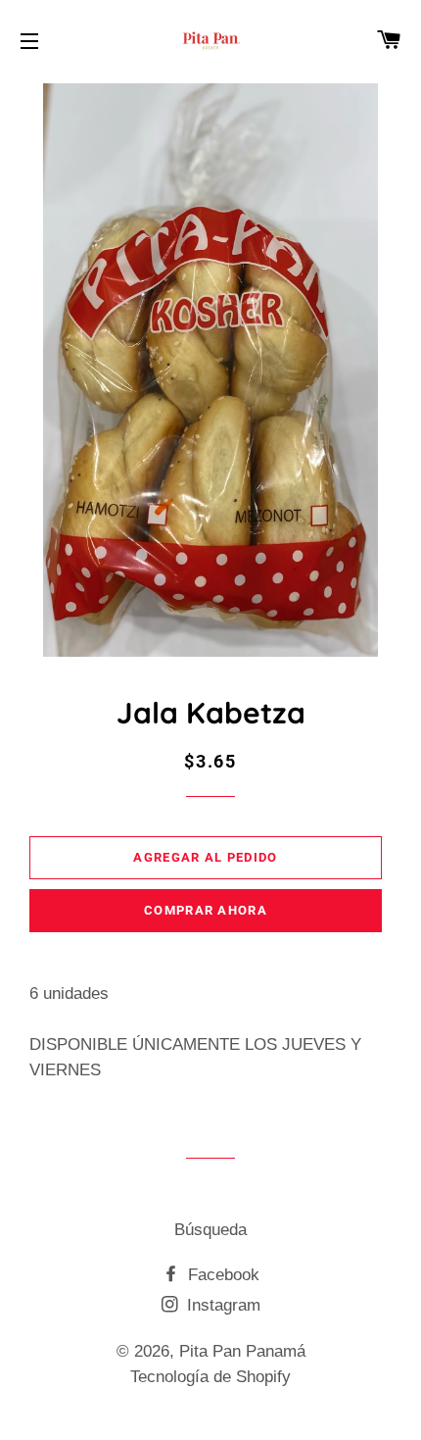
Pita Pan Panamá (242, 1351)
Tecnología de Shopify (210, 1376)
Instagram (221, 1305)
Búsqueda (210, 1229)
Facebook (221, 1275)
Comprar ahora (205, 910)
